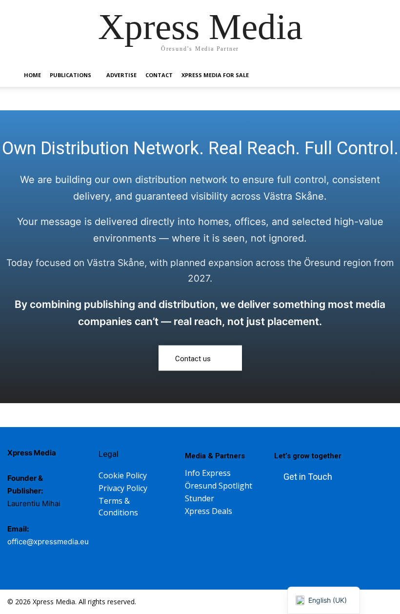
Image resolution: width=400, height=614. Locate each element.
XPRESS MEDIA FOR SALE (215, 75)
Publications (70, 75)
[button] (368, 75)
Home (32, 75)
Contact (159, 75)
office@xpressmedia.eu (48, 541)
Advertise (121, 75)
